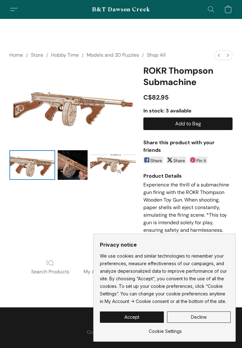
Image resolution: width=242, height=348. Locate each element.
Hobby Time (65, 55)
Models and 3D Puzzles (113, 55)
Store (37, 55)
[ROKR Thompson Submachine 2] (113, 165)
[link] (165, 329)
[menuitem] (219, 55)
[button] (121, 9)
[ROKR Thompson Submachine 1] (72, 165)
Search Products (50, 271)
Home (16, 55)
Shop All (156, 55)
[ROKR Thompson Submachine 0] (32, 165)
